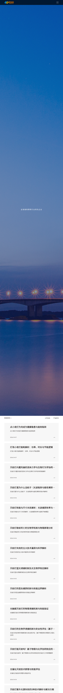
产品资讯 (56, 418)
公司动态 (47, 418)
